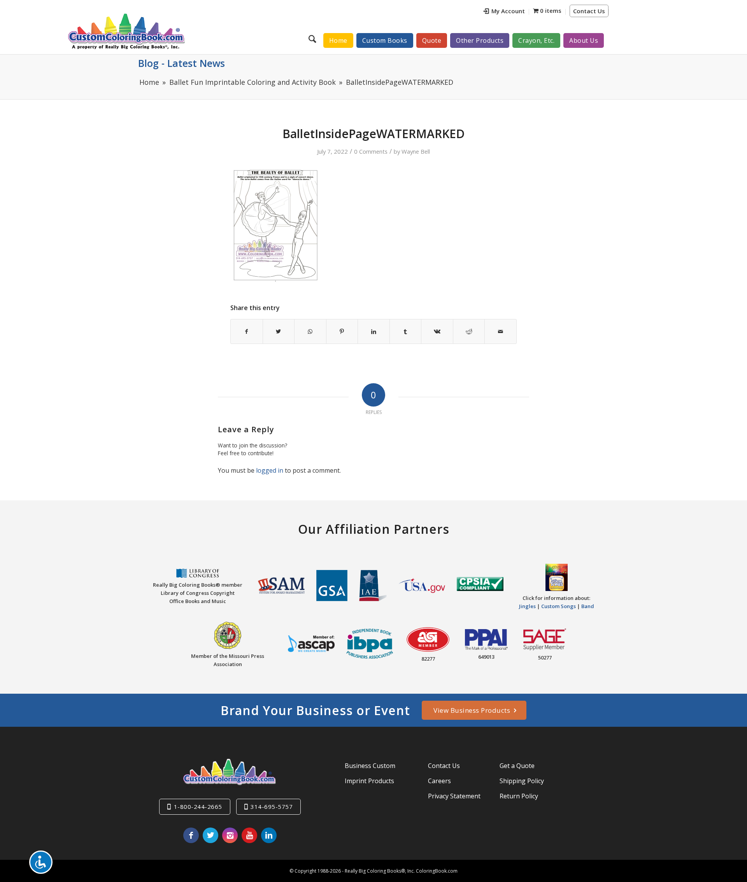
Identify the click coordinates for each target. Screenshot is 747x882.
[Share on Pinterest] (342, 331)
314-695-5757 (272, 806)
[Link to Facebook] (191, 835)
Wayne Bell (416, 151)
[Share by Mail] (500, 331)
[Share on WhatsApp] (310, 331)
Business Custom (370, 765)
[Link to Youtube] (249, 835)
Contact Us (589, 11)
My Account (508, 11)
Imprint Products (369, 781)
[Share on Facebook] (247, 331)
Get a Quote (517, 765)
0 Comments (371, 151)
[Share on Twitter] (279, 331)
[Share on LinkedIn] (373, 331)
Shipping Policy (522, 781)
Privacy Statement (454, 796)
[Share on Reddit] (469, 331)
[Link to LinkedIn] (269, 835)
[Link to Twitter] (210, 835)
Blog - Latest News (181, 63)
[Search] (313, 38)
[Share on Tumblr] (405, 331)
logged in (269, 470)
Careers (439, 781)
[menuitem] (504, 12)
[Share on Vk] (437, 331)
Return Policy (519, 796)
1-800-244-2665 (198, 806)
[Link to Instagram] (230, 835)
